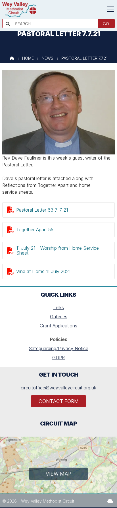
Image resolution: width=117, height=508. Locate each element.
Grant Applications (58, 326)
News (47, 58)
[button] (110, 9)
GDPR (58, 357)
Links (58, 307)
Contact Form (59, 401)
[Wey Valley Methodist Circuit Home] (19, 15)
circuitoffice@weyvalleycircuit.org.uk (58, 388)
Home (28, 58)
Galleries (58, 316)
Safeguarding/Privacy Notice (58, 348)
